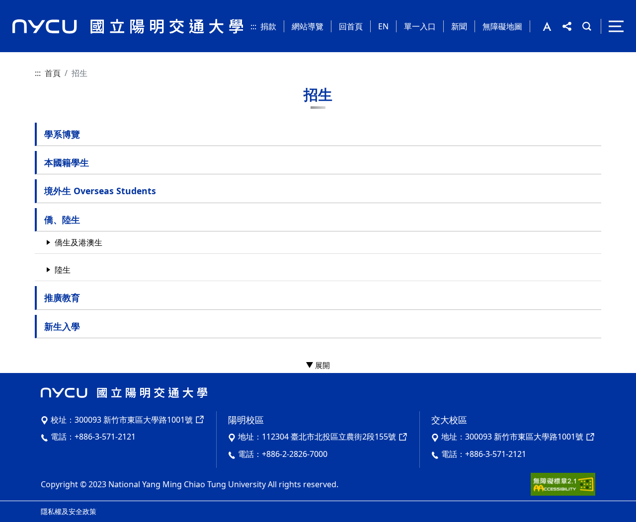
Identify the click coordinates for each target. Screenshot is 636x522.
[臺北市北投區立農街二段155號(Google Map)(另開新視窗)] (402, 437)
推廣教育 (62, 297)
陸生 (63, 269)
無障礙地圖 (502, 26)
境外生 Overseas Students (100, 191)
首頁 (53, 73)
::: (253, 26)
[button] (552, 26)
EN (383, 26)
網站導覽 (307, 26)
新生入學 (62, 326)
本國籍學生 (66, 162)
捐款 (268, 26)
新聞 (459, 26)
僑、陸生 (62, 219)
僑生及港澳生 (78, 242)
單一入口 (420, 26)
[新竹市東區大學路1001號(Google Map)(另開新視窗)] (199, 420)
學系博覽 (62, 134)
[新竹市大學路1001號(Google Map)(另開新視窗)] (589, 437)
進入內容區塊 (24, 5)
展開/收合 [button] (318, 365)
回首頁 (351, 26)
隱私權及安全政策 (68, 511)
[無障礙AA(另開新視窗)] (563, 483)
